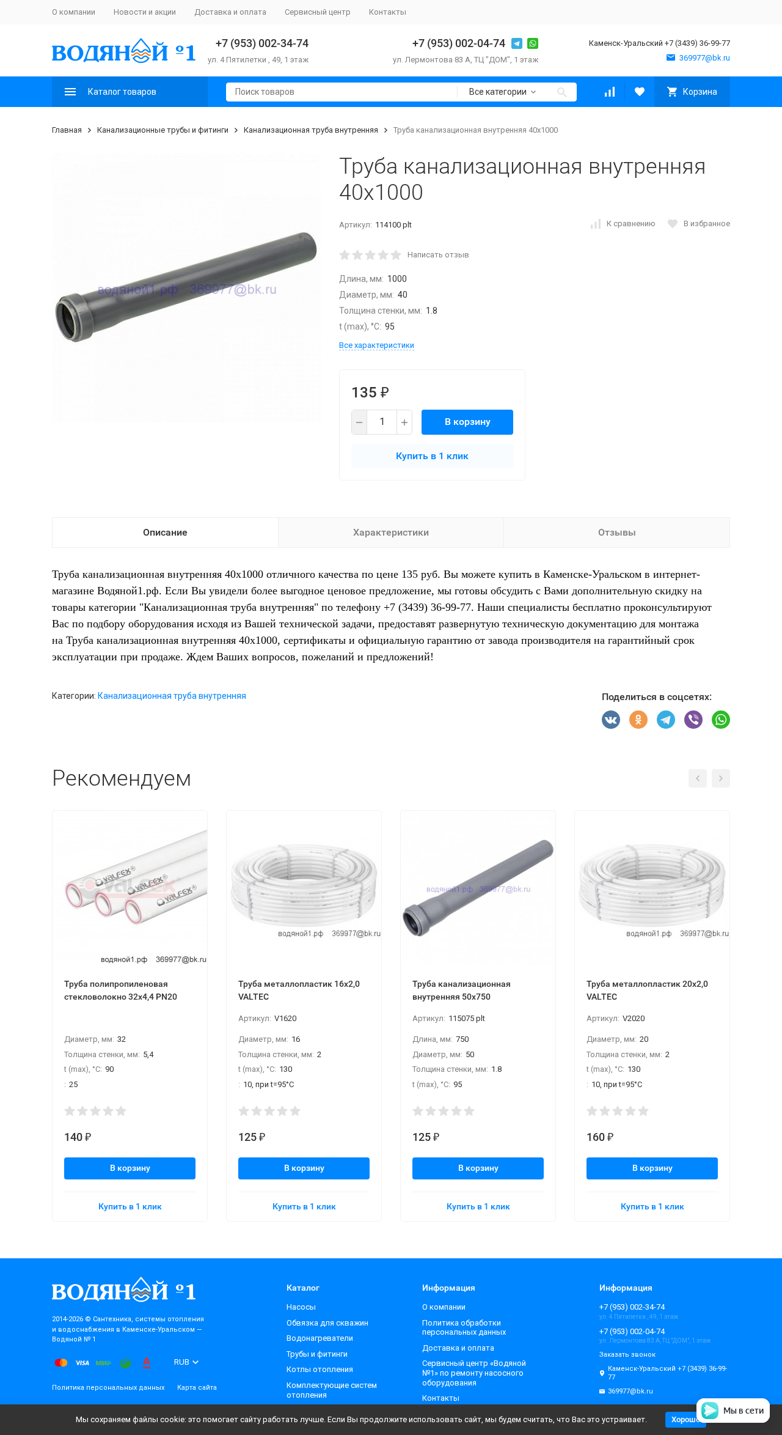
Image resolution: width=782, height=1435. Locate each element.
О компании (73, 12)
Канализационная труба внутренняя (311, 130)
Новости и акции (145, 12)
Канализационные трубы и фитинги (162, 130)
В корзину (468, 421)
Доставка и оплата (230, 12)
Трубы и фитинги (317, 1354)
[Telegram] (666, 719)
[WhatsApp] (721, 719)
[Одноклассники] (638, 719)
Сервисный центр (318, 12)
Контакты (387, 12)
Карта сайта (197, 1388)
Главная (67, 130)
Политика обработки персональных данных (464, 1327)
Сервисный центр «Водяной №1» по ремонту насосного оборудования (474, 1373)
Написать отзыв (438, 254)
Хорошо (685, 1419)
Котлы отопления (320, 1369)
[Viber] (693, 719)
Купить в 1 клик (432, 456)
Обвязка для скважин (327, 1322)
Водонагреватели (320, 1338)
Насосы (301, 1306)
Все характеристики (376, 345)
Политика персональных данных (108, 1388)
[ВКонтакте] (611, 719)
